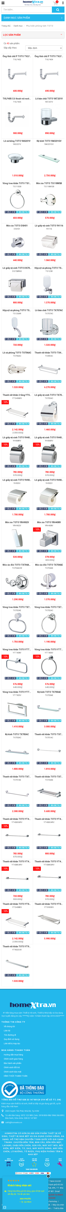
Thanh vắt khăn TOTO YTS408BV (19, 904)
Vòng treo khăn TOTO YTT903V (19, 692)
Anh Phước (25, 1199)
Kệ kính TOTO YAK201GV (49, 141)
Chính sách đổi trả (12, 1067)
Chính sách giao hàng (13, 1059)
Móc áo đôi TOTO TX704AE (49, 565)
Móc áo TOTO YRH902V (17, 522)
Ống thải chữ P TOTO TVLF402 (18, 56)
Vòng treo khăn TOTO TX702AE (18, 607)
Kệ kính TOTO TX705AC (17, 734)
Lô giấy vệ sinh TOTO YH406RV (50, 437)
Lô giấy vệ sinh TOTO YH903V (17, 480)
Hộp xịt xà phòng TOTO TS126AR (19, 310)
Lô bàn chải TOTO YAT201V (49, 98)
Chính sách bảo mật (12, 1072)
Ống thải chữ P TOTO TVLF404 (50, 56)
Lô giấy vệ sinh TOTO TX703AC (50, 395)
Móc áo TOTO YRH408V (49, 522)
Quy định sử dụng (11, 1039)
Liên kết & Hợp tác (12, 1043)
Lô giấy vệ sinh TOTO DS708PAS (19, 268)
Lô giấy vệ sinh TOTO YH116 (49, 225)
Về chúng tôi (9, 1026)
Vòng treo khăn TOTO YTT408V (19, 649)
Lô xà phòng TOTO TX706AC (17, 352)
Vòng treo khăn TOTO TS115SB (19, 183)
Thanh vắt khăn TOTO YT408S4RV (20, 861)
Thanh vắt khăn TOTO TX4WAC (50, 352)
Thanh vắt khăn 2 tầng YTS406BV (19, 395)
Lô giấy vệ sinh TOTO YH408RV (18, 437)
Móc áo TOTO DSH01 (17, 225)
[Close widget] (48, 1176)
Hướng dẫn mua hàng (13, 1055)
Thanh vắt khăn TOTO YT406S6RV (20, 819)
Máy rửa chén (58, 1205)
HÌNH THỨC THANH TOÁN (15, 1076)
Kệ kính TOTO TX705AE (49, 692)
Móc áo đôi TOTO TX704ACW (17, 565)
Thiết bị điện (58, 1208)
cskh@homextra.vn (13, 1122)
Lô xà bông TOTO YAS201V (17, 141)
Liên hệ (7, 1030)
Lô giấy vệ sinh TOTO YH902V (49, 480)
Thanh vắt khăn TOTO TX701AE (18, 776)
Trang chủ (5, 26)
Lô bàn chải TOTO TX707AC (49, 310)
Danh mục (18, 26)
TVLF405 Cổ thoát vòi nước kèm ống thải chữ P (26, 98)
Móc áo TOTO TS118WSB (49, 183)
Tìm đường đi (10, 1035)
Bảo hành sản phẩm (12, 1063)
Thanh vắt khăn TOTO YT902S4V (19, 946)
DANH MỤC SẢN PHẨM (17, 17)
